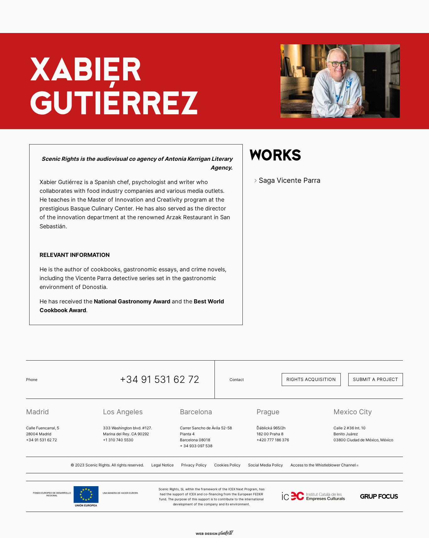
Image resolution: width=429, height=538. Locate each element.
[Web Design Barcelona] (214, 532)
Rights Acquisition (311, 379)
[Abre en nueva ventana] (379, 496)
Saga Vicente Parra (289, 180)
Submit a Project (375, 379)
